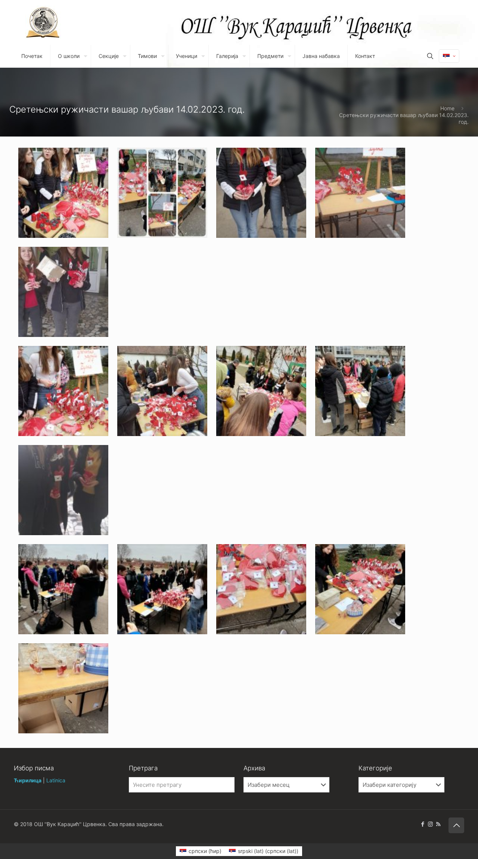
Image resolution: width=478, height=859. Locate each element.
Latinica (55, 780)
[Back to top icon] (456, 825)
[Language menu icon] (449, 56)
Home (447, 108)
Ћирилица (27, 780)
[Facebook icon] (422, 824)
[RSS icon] (438, 824)
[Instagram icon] (430, 824)
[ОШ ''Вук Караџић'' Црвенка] (43, 22)
